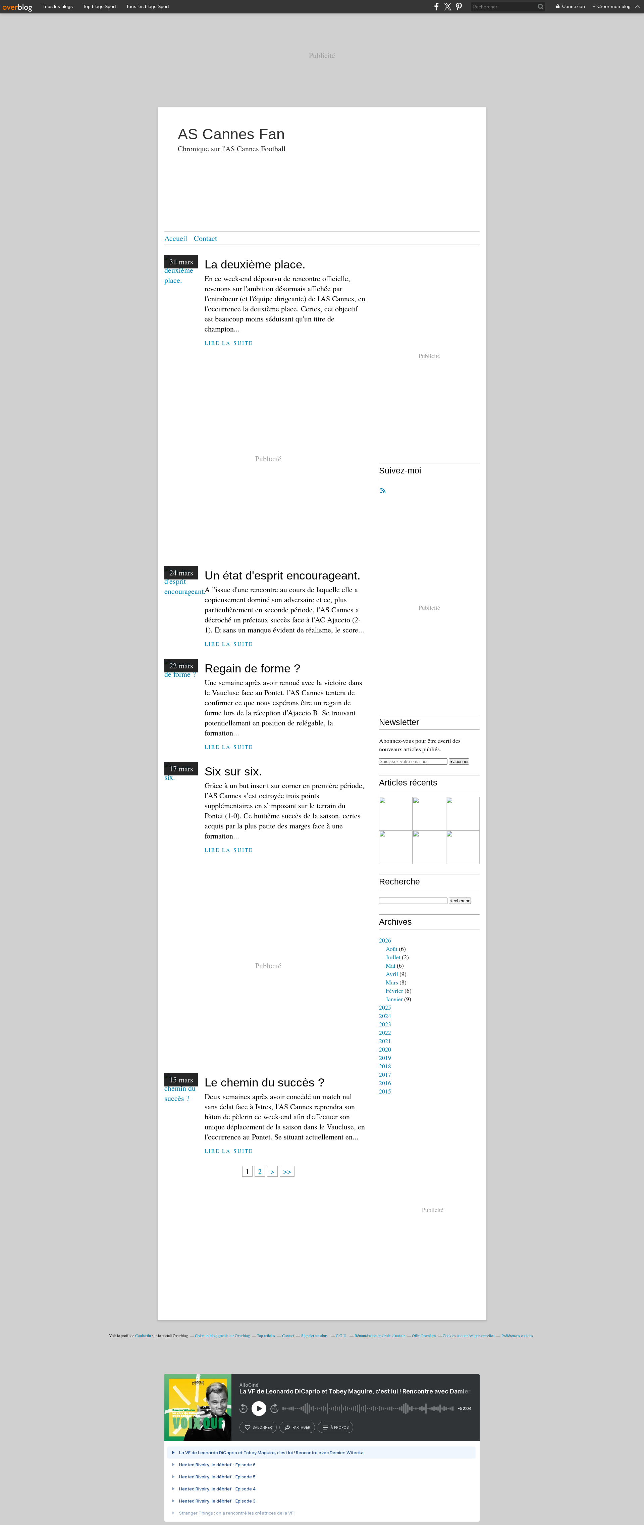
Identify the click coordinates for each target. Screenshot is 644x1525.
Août (391, 949)
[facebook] (436, 6)
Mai (390, 965)
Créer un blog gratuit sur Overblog (222, 1335)
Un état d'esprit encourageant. (283, 575)
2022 (385, 1032)
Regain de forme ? (252, 668)
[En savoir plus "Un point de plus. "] (396, 813)
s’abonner (262, 1427)
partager (301, 1427)
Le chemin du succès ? (264, 1082)
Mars (392, 982)
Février (394, 990)
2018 (385, 1066)
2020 (385, 1049)
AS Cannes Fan (231, 134)
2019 (385, 1058)
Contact (205, 238)
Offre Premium (424, 1335)
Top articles (266, 1335)
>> (287, 1171)
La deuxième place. (255, 264)
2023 (385, 1024)
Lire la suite (229, 343)
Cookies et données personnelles (468, 1335)
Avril (392, 974)
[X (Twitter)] (447, 6)
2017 (385, 1074)
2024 (385, 1016)
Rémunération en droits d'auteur (380, 1335)
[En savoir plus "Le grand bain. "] (463, 847)
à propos (339, 1427)
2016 (385, 1083)
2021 (385, 1041)
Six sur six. (233, 771)
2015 (385, 1091)
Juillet (393, 957)
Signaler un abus (315, 1335)
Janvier (394, 999)
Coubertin (143, 1335)
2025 (385, 1007)
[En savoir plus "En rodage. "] (463, 813)
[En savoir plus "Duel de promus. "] (429, 813)
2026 (385, 940)
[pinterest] (458, 6)
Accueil (175, 238)
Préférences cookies (517, 1335)
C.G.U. (341, 1335)
